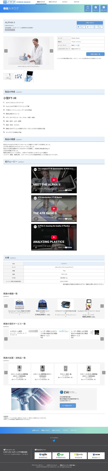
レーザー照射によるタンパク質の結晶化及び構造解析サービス (48, 333)
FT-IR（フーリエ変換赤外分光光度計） (23, 28)
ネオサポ (76, 2)
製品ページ (74, 45)
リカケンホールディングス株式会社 (15, 451)
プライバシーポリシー (38, 465)
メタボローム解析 (16, 331)
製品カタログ (75, 49)
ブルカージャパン (76, 42)
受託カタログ (53, 2)
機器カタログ (41, 2)
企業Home (35, 430)
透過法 (7, 30)
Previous (6, 51)
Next (51, 51)
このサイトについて (51, 465)
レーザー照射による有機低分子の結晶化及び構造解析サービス (79, 333)
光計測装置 (8, 28)
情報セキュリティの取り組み (67, 465)
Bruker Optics (76, 38)
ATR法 (12, 30)
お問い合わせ (90, 23)
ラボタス (64, 2)
